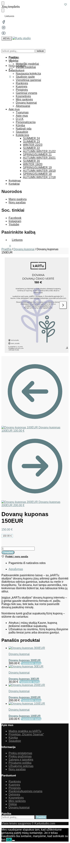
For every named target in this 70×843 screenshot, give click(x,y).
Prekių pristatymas (20, 753)
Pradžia (6, 249)
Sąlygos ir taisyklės (21, 759)
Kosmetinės (16, 797)
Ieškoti (40, 51)
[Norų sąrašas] (65, 4)
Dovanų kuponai (23, 249)
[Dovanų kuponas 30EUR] (39, 666)
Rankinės (15, 781)
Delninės (14, 794)
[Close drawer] (2, 10)
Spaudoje (15, 740)
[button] (6, 76)
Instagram (15, 221)
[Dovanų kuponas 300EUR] (39, 648)
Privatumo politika (20, 762)
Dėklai (13, 804)
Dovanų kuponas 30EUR (24, 678)
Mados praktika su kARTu (25, 731)
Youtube (14, 224)
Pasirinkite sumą (31, 663)
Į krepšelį (8, 552)
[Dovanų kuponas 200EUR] (39, 685)
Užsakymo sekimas (21, 766)
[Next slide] (63, 305)
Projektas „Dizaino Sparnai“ (26, 734)
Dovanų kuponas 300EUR (25, 660)
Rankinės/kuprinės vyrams (25, 791)
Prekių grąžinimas (20, 756)
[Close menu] (2, 3)
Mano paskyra (18, 199)
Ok (9, 839)
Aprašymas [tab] (16, 569)
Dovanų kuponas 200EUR (25, 697)
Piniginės (15, 788)
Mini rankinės (17, 800)
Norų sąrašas (17, 202)
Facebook (15, 217)
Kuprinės (14, 784)
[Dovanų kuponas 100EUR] (39, 703)
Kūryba (13, 737)
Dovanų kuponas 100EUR (25, 715)
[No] (13, 840)
